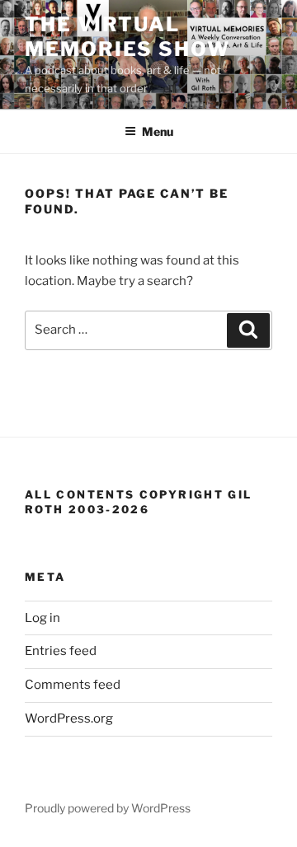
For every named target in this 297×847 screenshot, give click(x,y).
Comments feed (72, 684)
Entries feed (61, 650)
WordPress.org (69, 718)
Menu (157, 131)
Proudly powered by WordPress (108, 808)
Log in (42, 618)
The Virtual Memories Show (127, 36)
